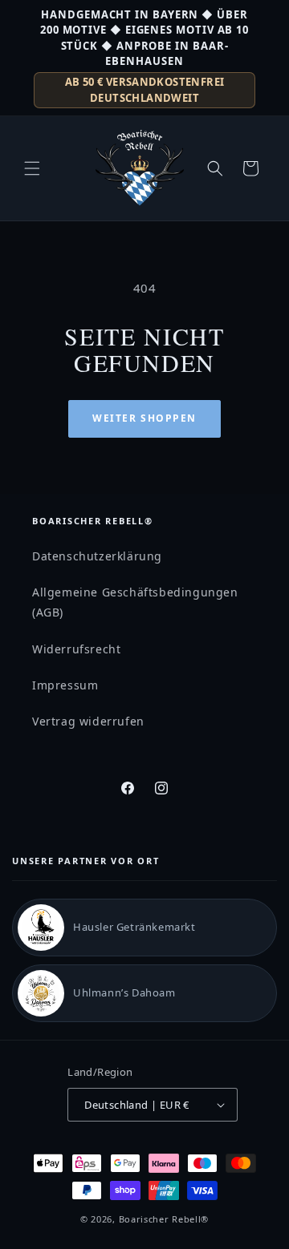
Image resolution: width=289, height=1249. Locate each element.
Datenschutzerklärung (97, 556)
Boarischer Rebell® (164, 1219)
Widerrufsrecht (76, 649)
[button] (32, 168)
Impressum (65, 685)
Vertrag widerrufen (88, 721)
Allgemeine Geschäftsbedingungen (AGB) (135, 602)
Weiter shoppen (144, 418)
